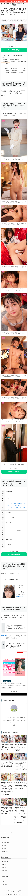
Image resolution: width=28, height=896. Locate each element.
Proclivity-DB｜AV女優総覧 (14, 891)
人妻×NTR (4, 881)
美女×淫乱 (4, 867)
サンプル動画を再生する (14, 50)
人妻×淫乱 (4, 884)
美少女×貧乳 (5, 851)
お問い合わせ (6, 890)
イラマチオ (19, 683)
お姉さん (13, 683)
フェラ (19, 505)
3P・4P (13, 507)
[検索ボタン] (1, 4)
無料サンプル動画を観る (14, 471)
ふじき (14, 713)
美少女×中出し (5, 842)
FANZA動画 (4, 636)
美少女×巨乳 (5, 845)
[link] (14, 725)
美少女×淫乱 (5, 848)
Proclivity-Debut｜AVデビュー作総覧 (14, 4)
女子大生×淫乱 (5, 861)
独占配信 (19, 503)
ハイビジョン (9, 503)
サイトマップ (21, 890)
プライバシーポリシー (14, 890)
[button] (14, 694)
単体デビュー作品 (6, 681)
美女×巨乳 (4, 864)
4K (15, 503)
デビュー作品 (13, 505)
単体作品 (4, 687)
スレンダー (19, 507)
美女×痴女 (4, 870)
